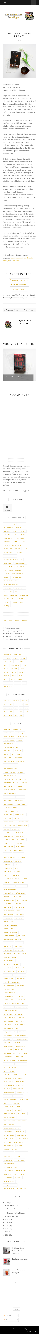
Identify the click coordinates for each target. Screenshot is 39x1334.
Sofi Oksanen (21, 1121)
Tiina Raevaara (8, 1153)
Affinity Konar (8, 733)
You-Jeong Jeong (9, 1188)
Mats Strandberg (20, 1035)
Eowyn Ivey (21, 857)
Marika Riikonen (20, 1025)
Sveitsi (13, 679)
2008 (10, 708)
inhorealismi (8, 549)
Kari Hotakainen (19, 968)
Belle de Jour (8, 800)
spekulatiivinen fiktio (11, 595)
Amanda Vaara (8, 743)
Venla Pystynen (19, 1174)
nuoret (6, 577)
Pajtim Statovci (18, 1078)
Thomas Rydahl (9, 1146)
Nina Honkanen (8, 1064)
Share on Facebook (20, 280)
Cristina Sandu (22, 825)
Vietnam (17, 683)
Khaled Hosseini (9, 978)
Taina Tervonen (23, 1138)
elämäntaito (8, 538)
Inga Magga (8, 896)
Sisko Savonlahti (9, 1121)
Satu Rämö (7, 1110)
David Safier (20, 836)
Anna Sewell (20, 761)
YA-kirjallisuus (8, 527)
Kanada (6, 669)
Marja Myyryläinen (10, 1032)
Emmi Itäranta (18, 854)
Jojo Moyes (18, 939)
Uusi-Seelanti (8, 683)
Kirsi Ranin (15, 982)
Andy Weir (18, 750)
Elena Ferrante (8, 847)
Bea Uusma (20, 797)
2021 (16, 295)
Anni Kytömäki (8, 779)
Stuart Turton (19, 1131)
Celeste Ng (7, 818)
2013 (10, 711)
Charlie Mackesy (19, 818)
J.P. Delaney (7, 904)
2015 (21, 711)
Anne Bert (21, 772)
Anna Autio (7, 758)
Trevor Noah (8, 1160)
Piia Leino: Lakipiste (14, 377)
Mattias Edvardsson (20, 1039)
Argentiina (17, 654)
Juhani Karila (18, 946)
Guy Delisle (17, 872)
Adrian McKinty (17, 729)
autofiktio (19, 527)
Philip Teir (19, 1085)
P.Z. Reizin (23, 1074)
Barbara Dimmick (9, 797)
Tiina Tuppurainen (21, 1153)
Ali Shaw (19, 740)
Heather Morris (9, 886)
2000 (5, 704)
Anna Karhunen (9, 761)
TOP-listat (21, 524)
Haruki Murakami (18, 882)
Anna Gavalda (18, 758)
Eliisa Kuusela (20, 847)
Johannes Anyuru (9, 936)
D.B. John (6, 829)
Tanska (19, 679)
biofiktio (7, 531)
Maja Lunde (21, 1017)
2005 (21, 704)
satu (5, 591)
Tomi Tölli (17, 1156)
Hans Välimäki (8, 879)
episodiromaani (20, 538)
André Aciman (8, 750)
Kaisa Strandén (22, 953)
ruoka (17, 588)
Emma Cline (7, 850)
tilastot (20, 598)
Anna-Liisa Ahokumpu (10, 765)
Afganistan (7, 654)
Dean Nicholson (9, 839)
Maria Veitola (8, 1025)
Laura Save (20, 996)
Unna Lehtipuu (8, 1171)
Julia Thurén (8, 950)
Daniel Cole (7, 832)
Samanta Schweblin (10, 1099)
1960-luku (16, 701)
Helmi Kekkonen (21, 886)
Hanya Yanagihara (21, 879)
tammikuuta (11, 1216)
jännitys (17, 549)
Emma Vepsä (7, 854)
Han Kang (7, 875)
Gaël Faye (18, 868)
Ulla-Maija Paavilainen (11, 1167)
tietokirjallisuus (9, 598)
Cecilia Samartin (20, 815)
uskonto (14, 602)
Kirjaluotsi (15, 261)
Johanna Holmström (10, 925)
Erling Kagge (8, 864)
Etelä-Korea (19, 661)
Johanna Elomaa (9, 921)
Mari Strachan (20, 1021)
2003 (16, 704)
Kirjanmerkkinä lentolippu (25, 322)
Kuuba (22, 669)
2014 (16, 711)
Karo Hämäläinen (9, 971)
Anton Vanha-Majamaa (11, 783)
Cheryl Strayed (9, 822)
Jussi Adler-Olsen (9, 953)
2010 (21, 708)
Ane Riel (6, 754)
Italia (24, 665)
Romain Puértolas (22, 1092)
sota (16, 591)
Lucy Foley (18, 1014)
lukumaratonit (20, 566)
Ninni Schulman (21, 1064)
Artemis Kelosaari (9, 790)
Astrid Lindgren (23, 790)
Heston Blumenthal (10, 889)
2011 (26, 708)
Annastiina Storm (9, 772)
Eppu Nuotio (8, 861)
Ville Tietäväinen (9, 1181)
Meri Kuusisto (20, 1046)
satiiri (23, 588)
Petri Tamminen (9, 1085)
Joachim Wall (8, 918)
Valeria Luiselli (20, 1171)
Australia (7, 658)
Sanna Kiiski (7, 1103)
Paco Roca (7, 1078)
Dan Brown (15, 829)
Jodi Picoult (19, 918)
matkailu (18, 570)
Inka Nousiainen (9, 900)
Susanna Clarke (30, 298)
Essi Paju (17, 864)
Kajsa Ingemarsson (10, 957)
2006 (26, 704)
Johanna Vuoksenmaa (10, 932)
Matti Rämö (7, 1039)
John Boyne (21, 936)
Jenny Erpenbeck (9, 911)
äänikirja (6, 606)
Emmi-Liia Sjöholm (9, 857)
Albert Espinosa (9, 736)
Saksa (21, 676)
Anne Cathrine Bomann (11, 775)
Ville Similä (18, 1178)
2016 (26, 711)
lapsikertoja (8, 563)
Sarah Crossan (8, 1106)
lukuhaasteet (8, 566)
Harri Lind (7, 882)
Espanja (23, 658)
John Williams (8, 939)
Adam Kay (7, 729)
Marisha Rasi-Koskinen (11, 1028)
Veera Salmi (7, 1174)
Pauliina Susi (20, 1082)
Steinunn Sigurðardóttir (12, 1128)
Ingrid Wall (18, 896)
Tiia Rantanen (21, 1146)
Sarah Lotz (19, 1106)
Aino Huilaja (20, 733)
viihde (22, 602)
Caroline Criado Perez (11, 811)
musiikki (6, 574)
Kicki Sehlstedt (21, 978)
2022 (7, 1203)
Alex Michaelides (9, 740)
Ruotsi (14, 676)
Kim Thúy (7, 982)
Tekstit (8, 1315)
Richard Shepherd (18, 1089)
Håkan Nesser (20, 893)
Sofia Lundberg (9, 1124)
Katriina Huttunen (19, 975)
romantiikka (8, 588)
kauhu (25, 549)
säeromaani (24, 595)
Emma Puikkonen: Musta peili (18, 1209)
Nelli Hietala (20, 1057)
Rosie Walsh (7, 1096)
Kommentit (9, 1320)
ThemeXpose (19, 1328)
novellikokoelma (17, 574)
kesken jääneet (8, 552)
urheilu (6, 602)
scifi (11, 591)
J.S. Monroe (17, 904)
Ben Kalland (19, 800)
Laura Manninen (9, 996)
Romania (6, 676)
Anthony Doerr (21, 779)
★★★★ (11, 295)
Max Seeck (17, 1042)
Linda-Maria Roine (21, 1007)
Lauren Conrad (20, 1000)
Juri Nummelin (19, 950)
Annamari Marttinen (10, 768)
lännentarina (8, 570)
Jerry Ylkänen (19, 914)
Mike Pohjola (23, 1053)
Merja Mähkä (8, 1049)
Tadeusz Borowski (9, 1138)
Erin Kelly (18, 861)
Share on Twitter (20, 285)
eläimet (14, 534)
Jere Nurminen (8, 914)
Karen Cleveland (9, 961)
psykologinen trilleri (11, 584)
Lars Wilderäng (9, 989)
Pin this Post (20, 289)
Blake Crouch (8, 804)
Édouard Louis (22, 1188)
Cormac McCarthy (9, 825)
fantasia (22, 295)
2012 (5, 711)
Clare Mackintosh (22, 822)
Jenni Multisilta (19, 907)
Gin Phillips (7, 872)
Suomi (6, 679)
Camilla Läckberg (20, 804)
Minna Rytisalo (9, 1057)
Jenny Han (20, 911)
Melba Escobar (8, 1046)
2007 (5, 708)
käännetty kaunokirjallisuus (13, 298)
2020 (21, 715)
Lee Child (7, 1003)
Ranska (21, 672)
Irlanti (6, 665)
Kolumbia (14, 669)
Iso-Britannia (30, 295)
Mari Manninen (8, 1021)
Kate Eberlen (21, 971)
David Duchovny (19, 832)
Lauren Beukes (8, 1000)
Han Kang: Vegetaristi (20, 1259)
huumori (7, 545)
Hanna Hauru (17, 875)
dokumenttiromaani (18, 531)
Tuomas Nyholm (9, 1163)
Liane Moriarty (8, 1007)
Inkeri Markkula (22, 900)
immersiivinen (16, 545)
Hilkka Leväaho (9, 893)
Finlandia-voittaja (9, 524)
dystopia (7, 534)
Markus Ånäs (8, 1035)
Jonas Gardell (8, 943)
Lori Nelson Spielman (10, 1010)
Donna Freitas (8, 843)
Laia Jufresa (20, 985)
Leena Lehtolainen (18, 1003)
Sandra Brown (23, 1099)
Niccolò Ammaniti (9, 1060)
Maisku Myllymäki (9, 1017)
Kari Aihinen (7, 968)
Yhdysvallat (8, 686)
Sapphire (16, 1103)
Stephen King (8, 1131)
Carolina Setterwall (10, 807)
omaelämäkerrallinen (11, 581)
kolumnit (19, 552)
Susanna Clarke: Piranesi (16, 1213)
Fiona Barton (8, 868)
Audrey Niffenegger (10, 793)
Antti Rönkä (8, 786)
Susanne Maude (21, 1135)
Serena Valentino (9, 1114)
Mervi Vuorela (19, 1049)
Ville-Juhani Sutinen (10, 1185)
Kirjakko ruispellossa (18, 258)
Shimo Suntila (22, 1114)
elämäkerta (23, 534)
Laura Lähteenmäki (10, 993)
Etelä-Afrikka (8, 661)
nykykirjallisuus (17, 577)
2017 (5, 715)
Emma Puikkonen (19, 850)
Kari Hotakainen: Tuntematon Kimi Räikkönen (18, 1251)
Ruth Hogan (18, 1096)
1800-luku (7, 701)
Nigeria (14, 672)
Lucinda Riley (8, 1014)
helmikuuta (11, 1206)
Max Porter (7, 1042)
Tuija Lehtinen (19, 1160)
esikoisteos (7, 542)
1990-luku (24, 701)
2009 (16, 708)
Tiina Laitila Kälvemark (11, 1149)
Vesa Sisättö (8, 1178)
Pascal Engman (9, 1082)
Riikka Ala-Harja (9, 1092)
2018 (10, 715)
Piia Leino (7, 1089)
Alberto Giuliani (22, 736)
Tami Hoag (7, 1142)
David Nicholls (8, 836)
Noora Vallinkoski (10, 1067)
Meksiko (6, 672)
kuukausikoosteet (10, 556)
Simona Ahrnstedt (9, 1117)
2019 (16, 715)
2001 (10, 704)
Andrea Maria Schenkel (11, 747)
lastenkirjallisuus (20, 563)
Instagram (7, 510)
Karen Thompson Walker (11, 964)
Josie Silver (19, 943)
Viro (24, 683)
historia (24, 542)
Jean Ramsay (7, 907)
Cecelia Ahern (8, 815)
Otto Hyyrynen (9, 1071)
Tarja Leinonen (18, 1142)
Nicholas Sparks (23, 1060)
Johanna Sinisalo (9, 928)
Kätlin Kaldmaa (9, 985)
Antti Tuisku (18, 786)
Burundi (15, 658)
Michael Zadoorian (10, 1053)
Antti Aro (24, 783)
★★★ (10, 620)
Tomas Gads (8, 1156)
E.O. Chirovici (20, 843)
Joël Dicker (7, 946)
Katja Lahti (7, 975)
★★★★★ (24, 620)
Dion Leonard (21, 839)
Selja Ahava (17, 1110)
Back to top (30, 1332)
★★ (5, 620)
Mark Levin (22, 1032)
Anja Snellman (16, 754)
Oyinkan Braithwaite (10, 1074)
